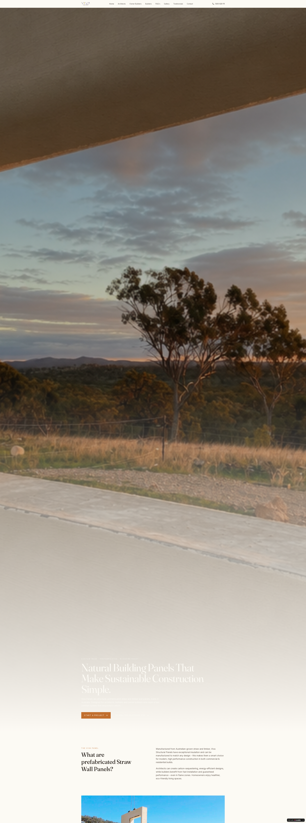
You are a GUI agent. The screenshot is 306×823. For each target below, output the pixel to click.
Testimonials (178, 4)
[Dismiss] (303, 820)
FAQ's (158, 4)
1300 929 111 (220, 4)
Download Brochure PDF (131, 715)
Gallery (166, 4)
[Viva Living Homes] (85, 4)
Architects (122, 4)
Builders (148, 4)
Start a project (94, 715)
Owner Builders (135, 4)
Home (111, 4)
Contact (190, 4)
